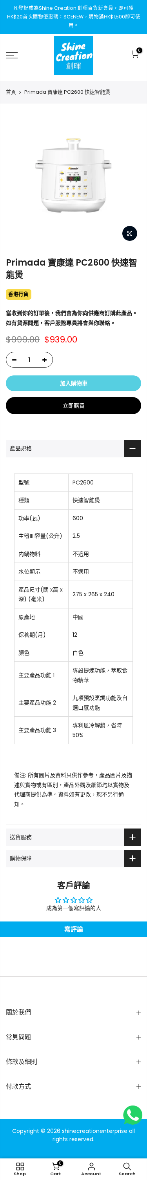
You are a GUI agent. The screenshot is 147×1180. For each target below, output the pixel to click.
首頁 (11, 92)
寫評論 (73, 929)
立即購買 (74, 406)
